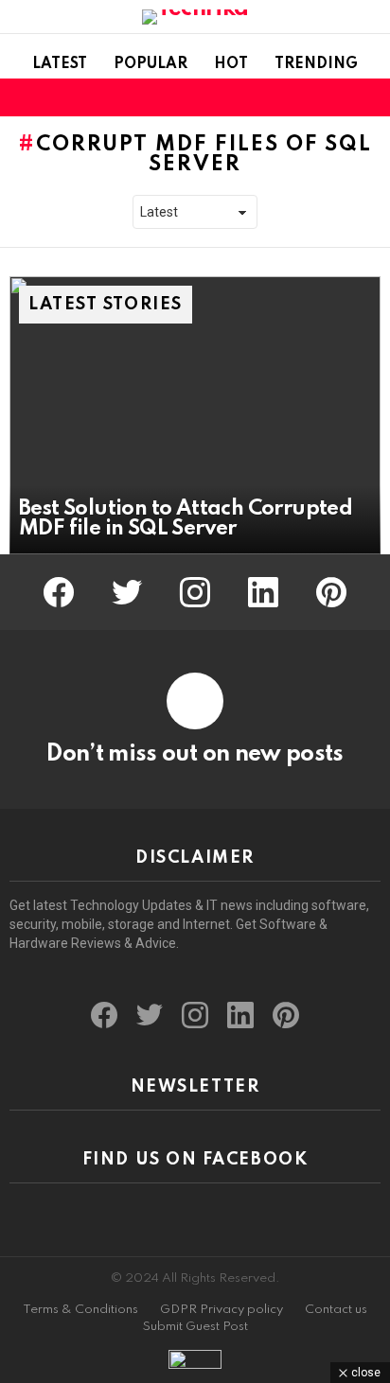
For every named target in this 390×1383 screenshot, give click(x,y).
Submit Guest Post (195, 1327)
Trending (316, 64)
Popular (150, 64)
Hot (231, 64)
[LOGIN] (369, 97)
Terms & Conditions (80, 1310)
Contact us (336, 1310)
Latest (59, 64)
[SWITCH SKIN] (337, 97)
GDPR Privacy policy (221, 1310)
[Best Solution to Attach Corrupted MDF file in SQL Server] (195, 415)
